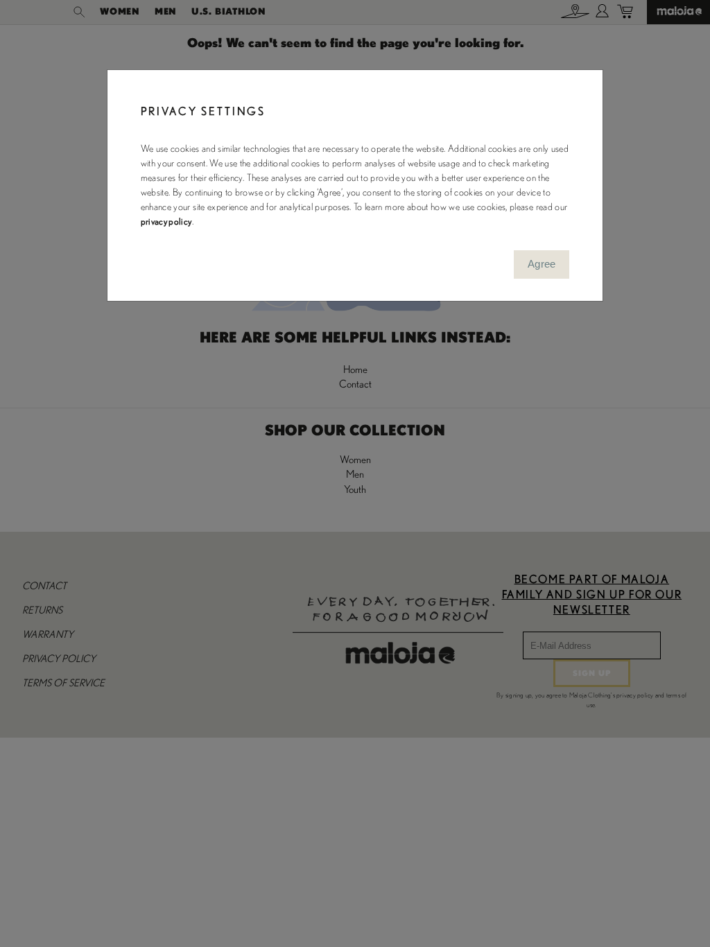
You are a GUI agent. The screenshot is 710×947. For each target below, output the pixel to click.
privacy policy (166, 222)
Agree (542, 264)
